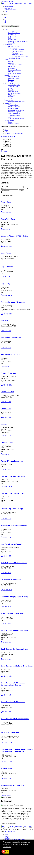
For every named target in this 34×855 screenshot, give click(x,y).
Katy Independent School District (14, 563)
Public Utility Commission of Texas (14, 630)
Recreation (11, 66)
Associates (15, 53)
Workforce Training (14, 113)
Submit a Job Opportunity (16, 118)
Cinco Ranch (6, 253)
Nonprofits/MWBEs (18, 54)
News (10, 122)
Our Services (12, 34)
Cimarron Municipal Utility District (14, 236)
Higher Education (13, 108)
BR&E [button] (7, 75)
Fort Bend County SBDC (10, 354)
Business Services (13, 76)
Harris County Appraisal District (13, 476)
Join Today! (8, 8)
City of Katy (5, 284)
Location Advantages (14, 93)
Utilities (10, 96)
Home (6, 834)
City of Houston (7, 267)
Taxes (10, 98)
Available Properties (14, 85)
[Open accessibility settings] (3, 852)
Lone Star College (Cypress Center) (14, 597)
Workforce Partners (14, 115)
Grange (4, 424)
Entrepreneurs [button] (9, 100)
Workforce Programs (14, 112)
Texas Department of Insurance (13, 702)
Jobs (9, 117)
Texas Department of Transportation (15, 719)
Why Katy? (11, 31)
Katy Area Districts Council (11, 544)
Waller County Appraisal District (13, 785)
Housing (10, 61)
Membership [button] (8, 44)
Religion (10, 71)
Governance (12, 39)
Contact (7, 11)
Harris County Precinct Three (12, 493)
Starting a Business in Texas (16, 101)
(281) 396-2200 (10, 831)
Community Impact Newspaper (13, 302)
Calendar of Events (10, 10)
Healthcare (11, 68)
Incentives (11, 80)
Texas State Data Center (10, 732)
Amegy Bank (6, 202)
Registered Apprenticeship (16, 110)
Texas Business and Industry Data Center (17, 666)
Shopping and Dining (14, 70)
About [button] (6, 29)
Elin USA (4, 321)
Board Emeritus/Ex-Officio (20, 56)
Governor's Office (7, 392)
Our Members (9, 6)
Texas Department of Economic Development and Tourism (13, 684)
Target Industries (13, 86)
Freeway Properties (8, 373)
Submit (21, 190)
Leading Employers (14, 106)
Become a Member (14, 46)
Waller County (6, 768)
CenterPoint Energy (8, 219)
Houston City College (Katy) (12, 509)
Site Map (7, 838)
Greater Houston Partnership (12, 461)
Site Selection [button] (9, 83)
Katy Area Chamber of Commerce (14, 526)
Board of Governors (18, 49)
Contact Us (11, 43)
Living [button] (6, 60)
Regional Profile (13, 91)
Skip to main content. (7, 1)
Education (11, 63)
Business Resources (14, 78)
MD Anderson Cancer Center (12, 613)
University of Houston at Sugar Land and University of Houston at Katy (17, 750)
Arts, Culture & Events (15, 65)
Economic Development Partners (18, 41)
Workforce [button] (8, 103)
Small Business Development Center (14, 649)
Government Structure (15, 73)
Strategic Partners (17, 51)
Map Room (11, 95)
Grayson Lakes (7, 442)
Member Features (13, 123)
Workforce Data (13, 105)
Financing (11, 81)
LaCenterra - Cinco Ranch (11, 580)
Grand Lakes (6, 409)
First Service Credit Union (11, 338)
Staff (9, 38)
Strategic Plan (12, 36)
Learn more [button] (7, 847)
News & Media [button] (9, 120)
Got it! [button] (6, 851)
